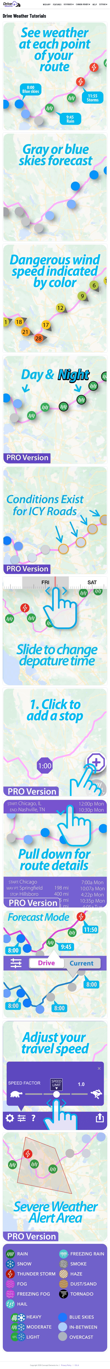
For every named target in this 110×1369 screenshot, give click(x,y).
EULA (77, 1365)
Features (57, 4)
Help (95, 4)
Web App (46, 4)
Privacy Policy (66, 1365)
